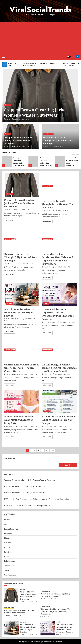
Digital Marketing (11, 529)
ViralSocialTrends (40, 9)
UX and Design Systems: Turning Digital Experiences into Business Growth (59, 368)
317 (47, 451)
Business (9, 303)
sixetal (7, 119)
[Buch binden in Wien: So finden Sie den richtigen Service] (21, 294)
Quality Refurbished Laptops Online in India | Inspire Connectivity (21, 368)
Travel (6, 570)
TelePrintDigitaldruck (13, 319)
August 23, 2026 (19, 119)
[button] (3, 57)
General (7, 543)
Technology (9, 566)
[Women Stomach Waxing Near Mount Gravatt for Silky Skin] (21, 401)
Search (9, 458)
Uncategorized (49, 134)
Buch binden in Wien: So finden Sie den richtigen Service (19, 312)
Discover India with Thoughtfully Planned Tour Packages (58, 140)
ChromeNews (47, 641)
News (6, 556)
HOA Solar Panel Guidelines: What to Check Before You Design (59, 420)
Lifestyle (7, 105)
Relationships (9, 561)
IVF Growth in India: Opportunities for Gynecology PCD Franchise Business (58, 314)
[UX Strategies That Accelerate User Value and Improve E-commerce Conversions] (60, 161)
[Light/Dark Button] (69, 57)
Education (8, 533)
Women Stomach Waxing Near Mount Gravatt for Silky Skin (19, 420)
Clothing (7, 524)
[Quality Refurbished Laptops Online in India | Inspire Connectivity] (21, 349)
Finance (7, 538)
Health (46, 303)
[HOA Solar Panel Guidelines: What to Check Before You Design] (59, 401)
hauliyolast (49, 146)
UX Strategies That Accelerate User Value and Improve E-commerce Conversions (57, 258)
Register (77, 56)
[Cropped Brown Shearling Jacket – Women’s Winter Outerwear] (40, 95)
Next (52, 451)
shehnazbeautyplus (13, 426)
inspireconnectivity (13, 374)
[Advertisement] (40, 37)
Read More (10, 220)
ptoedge (46, 426)
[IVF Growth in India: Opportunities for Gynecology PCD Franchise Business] (59, 294)
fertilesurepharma (49, 322)
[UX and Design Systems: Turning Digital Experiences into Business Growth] (59, 349)
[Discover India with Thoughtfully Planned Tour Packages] (7, 161)
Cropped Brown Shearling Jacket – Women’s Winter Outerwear (37, 112)
